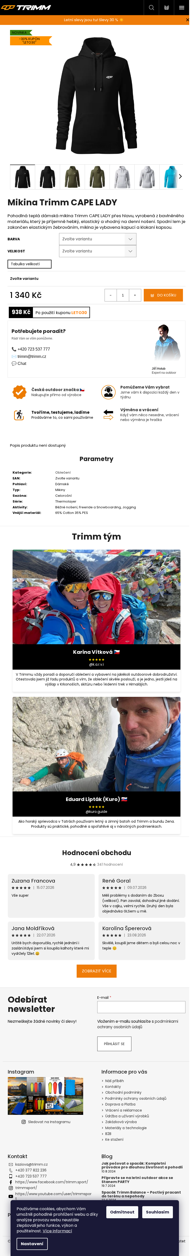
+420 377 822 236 (30, 1170)
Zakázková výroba (121, 1121)
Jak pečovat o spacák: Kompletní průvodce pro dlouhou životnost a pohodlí (142, 1165)
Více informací (57, 1231)
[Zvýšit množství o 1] (135, 295)
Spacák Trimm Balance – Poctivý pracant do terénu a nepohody (141, 1194)
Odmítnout (122, 1212)
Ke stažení (114, 1139)
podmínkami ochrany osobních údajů (137, 1024)
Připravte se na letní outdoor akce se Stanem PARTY (137, 1180)
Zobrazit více (96, 971)
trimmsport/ (26, 1187)
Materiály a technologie (126, 1127)
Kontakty (113, 1086)
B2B (108, 1133)
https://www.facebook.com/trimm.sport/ (51, 1182)
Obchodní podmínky (123, 1092)
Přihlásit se (114, 1043)
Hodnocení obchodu (96, 852)
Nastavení (32, 1244)
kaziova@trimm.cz (31, 1164)
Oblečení (63, 472)
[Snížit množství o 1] (111, 295)
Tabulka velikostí (25, 264)
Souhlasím (157, 1212)
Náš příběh (114, 1080)
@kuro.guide (96, 811)
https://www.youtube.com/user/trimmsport (53, 1196)
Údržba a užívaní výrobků (127, 1116)
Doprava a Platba (120, 1104)
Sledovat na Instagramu (49, 1121)
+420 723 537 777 (31, 1176)
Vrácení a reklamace (123, 1110)
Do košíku (166, 295)
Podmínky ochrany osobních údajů (135, 1098)
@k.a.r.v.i (96, 664)
